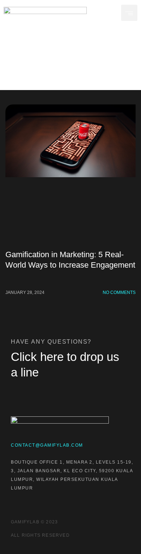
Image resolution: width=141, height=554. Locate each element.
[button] (129, 13)
